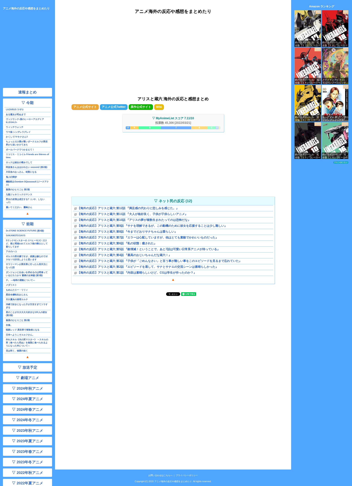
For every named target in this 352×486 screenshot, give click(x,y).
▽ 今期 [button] (27, 103)
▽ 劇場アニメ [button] (27, 378)
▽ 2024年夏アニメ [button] (27, 399)
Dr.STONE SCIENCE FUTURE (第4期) (25, 230)
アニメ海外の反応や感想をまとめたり (173, 11)
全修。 (9, 325)
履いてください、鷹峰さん (19, 207)
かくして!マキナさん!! (17, 137)
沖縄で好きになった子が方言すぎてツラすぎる (27, 306)
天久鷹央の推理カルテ (17, 299)
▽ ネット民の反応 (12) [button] (173, 201)
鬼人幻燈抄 (11, 177)
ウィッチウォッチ (14, 127)
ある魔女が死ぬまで (16, 114)
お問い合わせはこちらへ (160, 475)
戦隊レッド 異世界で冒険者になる (22, 330)
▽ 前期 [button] (27, 224)
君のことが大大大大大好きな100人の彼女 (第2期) (26, 314)
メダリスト (11, 285)
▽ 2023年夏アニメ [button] (27, 441)
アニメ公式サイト (85, 106)
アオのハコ (11, 251)
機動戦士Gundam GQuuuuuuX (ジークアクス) (27, 183)
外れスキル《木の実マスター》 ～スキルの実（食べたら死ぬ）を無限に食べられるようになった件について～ (27, 342)
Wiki (159, 106)
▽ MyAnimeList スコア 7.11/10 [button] (173, 118)
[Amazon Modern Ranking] (340, 162)
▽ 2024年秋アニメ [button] (27, 388)
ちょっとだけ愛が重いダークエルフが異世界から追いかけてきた (27, 143)
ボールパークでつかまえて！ (20, 149)
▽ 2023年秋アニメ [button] (27, 431)
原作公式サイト (141, 106)
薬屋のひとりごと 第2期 (18, 189)
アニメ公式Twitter (114, 106)
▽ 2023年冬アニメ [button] (27, 462)
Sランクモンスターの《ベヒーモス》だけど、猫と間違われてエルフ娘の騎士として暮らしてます (27, 243)
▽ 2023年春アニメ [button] (27, 452)
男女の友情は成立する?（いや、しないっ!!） (25, 201)
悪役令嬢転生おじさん (17, 294)
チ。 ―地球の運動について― (20, 280)
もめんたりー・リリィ (17, 290)
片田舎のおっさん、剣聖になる (21, 172)
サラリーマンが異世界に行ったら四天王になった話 (27, 266)
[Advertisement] (173, 51)
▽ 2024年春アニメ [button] (27, 409)
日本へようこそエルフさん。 (20, 334)
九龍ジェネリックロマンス (19, 194)
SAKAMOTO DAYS (15, 235)
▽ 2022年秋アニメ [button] (27, 473)
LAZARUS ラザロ (15, 109)
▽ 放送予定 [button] (27, 367)
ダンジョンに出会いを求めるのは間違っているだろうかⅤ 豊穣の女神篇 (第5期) (27, 274)
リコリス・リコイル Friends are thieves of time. (27, 156)
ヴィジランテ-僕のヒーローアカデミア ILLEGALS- (25, 121)
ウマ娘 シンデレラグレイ (18, 132)
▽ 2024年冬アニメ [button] (27, 420)
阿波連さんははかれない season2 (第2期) (26, 167)
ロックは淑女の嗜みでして (19, 162)
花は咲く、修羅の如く (17, 350)
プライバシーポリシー (187, 475)
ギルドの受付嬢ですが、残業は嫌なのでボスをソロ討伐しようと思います (27, 258)
